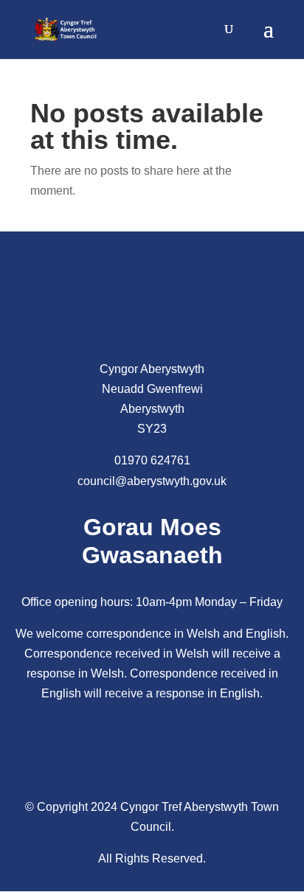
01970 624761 (152, 460)
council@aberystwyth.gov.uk (152, 481)
